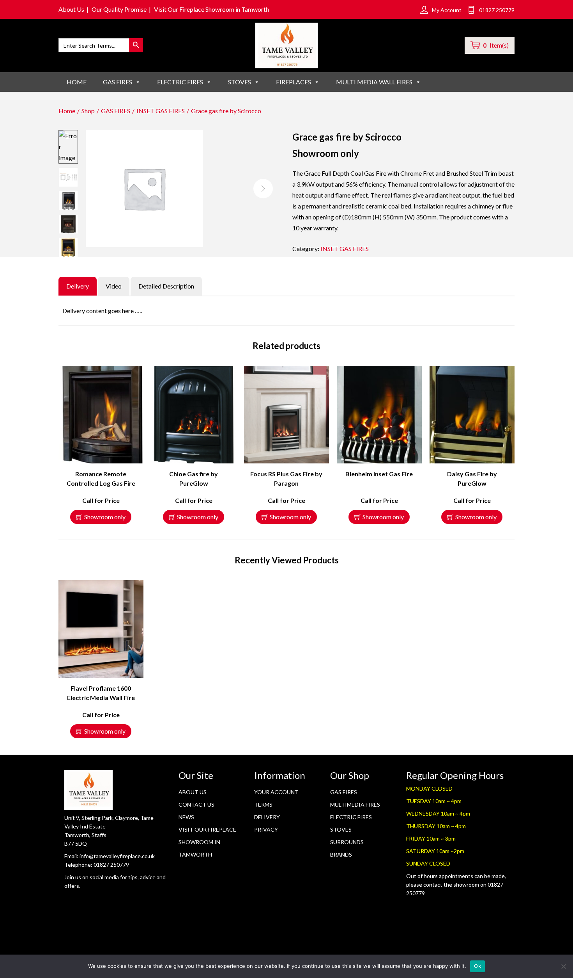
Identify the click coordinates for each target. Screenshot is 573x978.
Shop (88, 110)
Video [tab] (114, 286)
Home (77, 82)
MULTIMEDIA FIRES (355, 804)
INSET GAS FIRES (160, 110)
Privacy (266, 829)
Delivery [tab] (77, 286)
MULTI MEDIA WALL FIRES (374, 82)
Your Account (276, 792)
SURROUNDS (347, 842)
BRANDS (341, 854)
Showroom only (105, 516)
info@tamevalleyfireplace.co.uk (117, 856)
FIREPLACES (293, 82)
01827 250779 (111, 864)
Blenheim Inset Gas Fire (379, 473)
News (186, 817)
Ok (477, 966)
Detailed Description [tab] (166, 286)
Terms (263, 804)
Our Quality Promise (119, 9)
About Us (71, 9)
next (263, 188)
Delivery (267, 817)
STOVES (239, 82)
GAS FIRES (117, 82)
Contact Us (196, 804)
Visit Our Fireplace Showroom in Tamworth (211, 9)
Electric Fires (351, 817)
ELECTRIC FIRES (180, 82)
